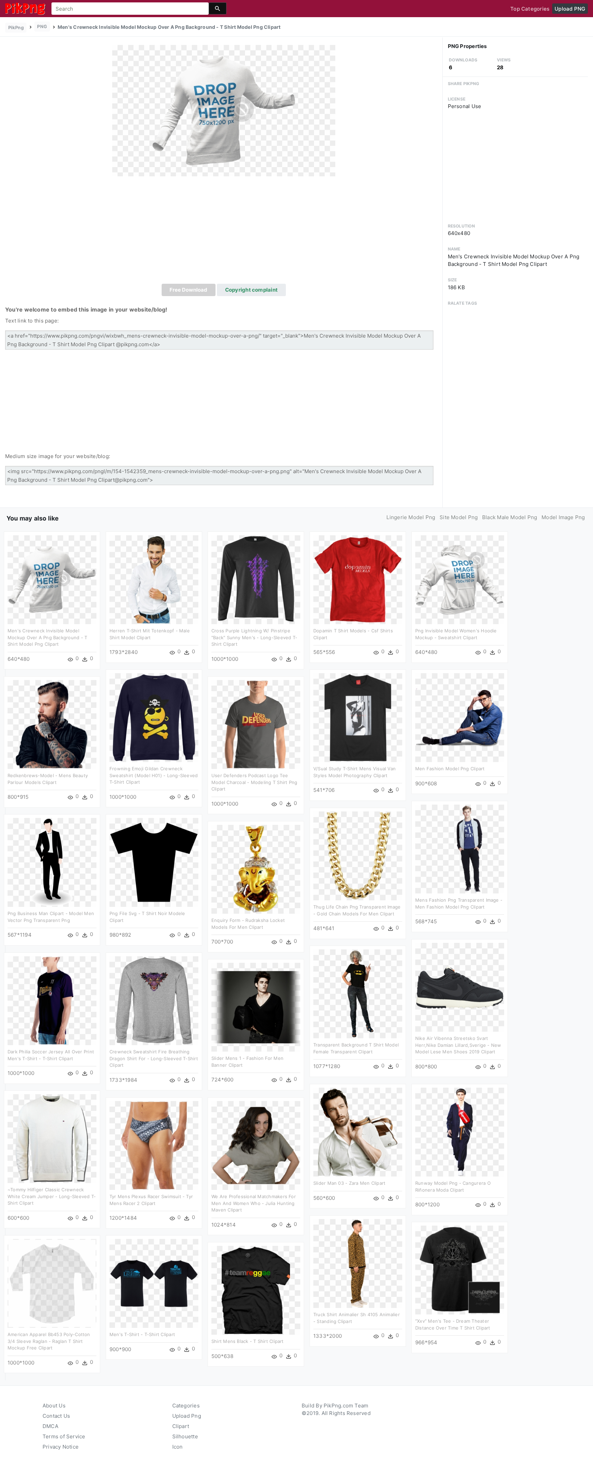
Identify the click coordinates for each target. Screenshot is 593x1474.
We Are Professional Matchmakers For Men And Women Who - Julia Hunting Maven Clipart (253, 1203)
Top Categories (529, 8)
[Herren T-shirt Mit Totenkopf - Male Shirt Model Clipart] (153, 579)
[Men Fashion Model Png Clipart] (459, 717)
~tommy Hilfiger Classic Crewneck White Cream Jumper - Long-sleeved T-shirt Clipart (52, 1196)
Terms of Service (64, 1436)
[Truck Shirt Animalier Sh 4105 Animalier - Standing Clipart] (357, 1263)
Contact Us (56, 1416)
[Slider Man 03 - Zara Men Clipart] (357, 1131)
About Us (54, 1405)
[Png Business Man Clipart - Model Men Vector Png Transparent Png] (52, 862)
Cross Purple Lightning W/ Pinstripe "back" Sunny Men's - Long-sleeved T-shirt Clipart (254, 637)
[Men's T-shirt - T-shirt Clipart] (153, 1283)
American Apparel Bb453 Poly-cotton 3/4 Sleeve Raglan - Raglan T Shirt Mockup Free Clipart (49, 1341)
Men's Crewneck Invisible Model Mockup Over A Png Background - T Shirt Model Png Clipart (47, 637)
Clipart (180, 1426)
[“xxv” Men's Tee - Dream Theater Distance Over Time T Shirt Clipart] (459, 1269)
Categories (186, 1405)
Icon (177, 1446)
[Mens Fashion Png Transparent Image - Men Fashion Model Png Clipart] (459, 848)
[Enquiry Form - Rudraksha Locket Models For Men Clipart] (255, 869)
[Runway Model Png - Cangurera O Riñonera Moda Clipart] (459, 1131)
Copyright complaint (251, 289)
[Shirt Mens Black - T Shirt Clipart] (255, 1290)
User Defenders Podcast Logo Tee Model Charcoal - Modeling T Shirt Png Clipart (254, 782)
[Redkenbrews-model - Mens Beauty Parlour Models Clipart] (52, 724)
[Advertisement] (224, 232)
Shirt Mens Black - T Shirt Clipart (247, 1341)
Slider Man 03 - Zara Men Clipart (349, 1183)
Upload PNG (570, 8)
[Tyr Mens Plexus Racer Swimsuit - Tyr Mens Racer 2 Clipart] (153, 1145)
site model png (459, 517)
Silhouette (185, 1436)
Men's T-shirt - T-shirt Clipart (142, 1334)
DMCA (50, 1426)
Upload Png (186, 1416)
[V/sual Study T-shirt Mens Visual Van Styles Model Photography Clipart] (357, 717)
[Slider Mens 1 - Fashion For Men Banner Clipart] (255, 1007)
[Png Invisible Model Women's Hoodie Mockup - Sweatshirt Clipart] (459, 579)
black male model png (509, 517)
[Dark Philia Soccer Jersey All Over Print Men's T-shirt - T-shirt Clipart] (52, 1000)
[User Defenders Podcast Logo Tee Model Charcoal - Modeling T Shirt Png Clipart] (255, 724)
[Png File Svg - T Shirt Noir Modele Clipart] (153, 862)
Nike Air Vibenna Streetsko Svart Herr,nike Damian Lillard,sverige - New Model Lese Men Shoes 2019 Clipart (458, 1045)
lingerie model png (410, 517)
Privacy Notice (61, 1446)
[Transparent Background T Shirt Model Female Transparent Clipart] (357, 993)
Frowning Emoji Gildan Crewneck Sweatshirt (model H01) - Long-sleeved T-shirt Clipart (153, 775)
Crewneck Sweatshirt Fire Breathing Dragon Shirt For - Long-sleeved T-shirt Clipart (153, 1058)
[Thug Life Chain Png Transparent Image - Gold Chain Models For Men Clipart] (357, 855)
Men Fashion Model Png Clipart (450, 768)
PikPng (16, 27)
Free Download (188, 289)
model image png (563, 517)
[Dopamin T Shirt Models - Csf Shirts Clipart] (357, 579)
